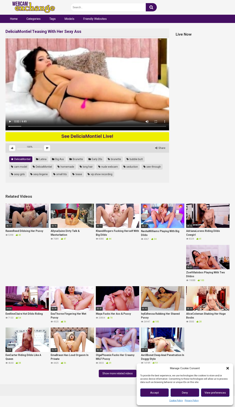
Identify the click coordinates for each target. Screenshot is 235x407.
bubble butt (136, 159)
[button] (227, 368)
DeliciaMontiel (22, 159)
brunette (115, 159)
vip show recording (101, 174)
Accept (154, 392)
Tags (52, 19)
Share (161, 147)
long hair (87, 166)
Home (14, 19)
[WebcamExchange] (32, 7)
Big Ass (59, 159)
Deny (185, 392)
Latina (42, 159)
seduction (132, 166)
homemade (67, 166)
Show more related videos (117, 373)
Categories (33, 19)
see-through (153, 166)
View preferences (215, 392)
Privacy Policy (192, 400)
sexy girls (19, 174)
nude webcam (109, 166)
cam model (20, 166)
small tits (61, 174)
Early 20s (96, 159)
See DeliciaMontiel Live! (87, 136)
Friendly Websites (95, 19)
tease (78, 174)
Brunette (77, 159)
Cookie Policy (176, 400)
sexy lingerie (40, 174)
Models (69, 19)
